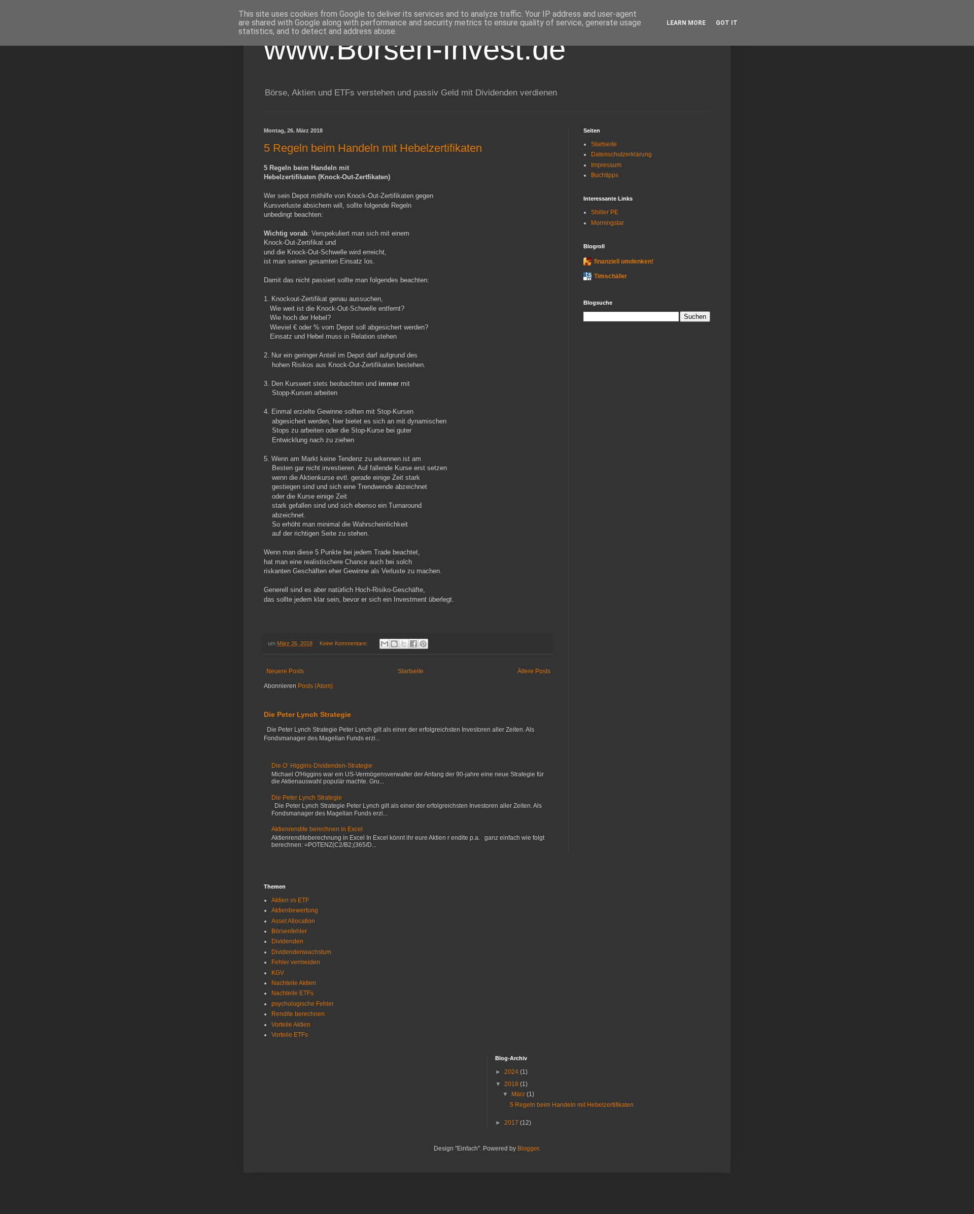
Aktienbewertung (294, 910)
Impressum (606, 165)
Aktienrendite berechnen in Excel (317, 829)
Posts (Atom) (315, 686)
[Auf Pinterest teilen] (423, 644)
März (519, 1094)
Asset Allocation (293, 921)
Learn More (686, 22)
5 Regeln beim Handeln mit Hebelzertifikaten (373, 148)
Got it (727, 22)
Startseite (411, 671)
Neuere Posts (285, 671)
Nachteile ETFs (292, 993)
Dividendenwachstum (301, 952)
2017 (512, 1122)
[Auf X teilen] (404, 644)
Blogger (528, 1148)
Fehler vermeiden (295, 962)
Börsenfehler (289, 931)
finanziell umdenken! (623, 261)
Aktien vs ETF (290, 900)
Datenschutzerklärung (621, 154)
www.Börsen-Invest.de (415, 49)
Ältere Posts (533, 671)
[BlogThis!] (394, 644)
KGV (277, 972)
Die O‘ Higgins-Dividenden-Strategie (321, 765)
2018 (512, 1084)
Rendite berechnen (298, 1014)
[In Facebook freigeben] (413, 644)
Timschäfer (610, 276)
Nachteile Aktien (293, 983)
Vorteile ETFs (289, 1034)
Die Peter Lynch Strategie (307, 714)
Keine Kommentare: (344, 643)
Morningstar (607, 222)
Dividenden (287, 941)
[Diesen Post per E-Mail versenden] (384, 644)
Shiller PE (604, 212)
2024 (512, 1071)
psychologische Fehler (302, 1003)
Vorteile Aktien (290, 1024)
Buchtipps (604, 175)
